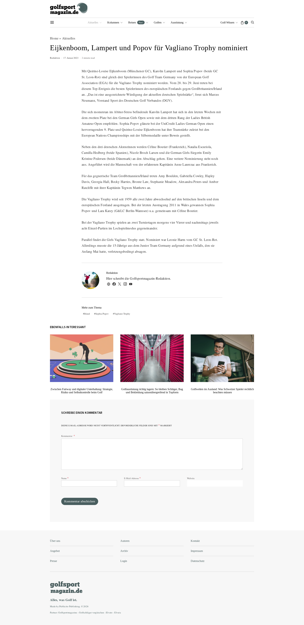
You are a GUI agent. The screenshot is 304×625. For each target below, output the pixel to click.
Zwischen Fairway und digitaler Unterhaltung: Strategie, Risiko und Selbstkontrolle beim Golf (81, 391)
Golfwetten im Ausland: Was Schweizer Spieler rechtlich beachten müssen (222, 391)
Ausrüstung (177, 22)
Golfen (158, 22)
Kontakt (195, 540)
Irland (87, 313)
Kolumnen (113, 22)
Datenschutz (197, 560)
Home (54, 38)
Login (123, 560)
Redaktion (55, 57)
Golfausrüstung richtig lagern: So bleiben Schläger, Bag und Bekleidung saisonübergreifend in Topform (152, 391)
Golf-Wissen (227, 22)
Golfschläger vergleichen (91, 612)
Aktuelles (93, 22)
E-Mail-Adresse (132, 478)
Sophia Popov (102, 313)
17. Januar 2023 (70, 57)
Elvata (117, 612)
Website (191, 478)
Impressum (197, 550)
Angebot (55, 550)
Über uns (55, 540)
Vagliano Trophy (122, 313)
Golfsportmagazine (67, 612)
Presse (53, 560)
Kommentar (67, 436)
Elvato (109, 612)
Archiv (124, 550)
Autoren (124, 540)
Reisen (135, 22)
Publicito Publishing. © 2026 (73, 606)
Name (65, 478)
